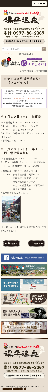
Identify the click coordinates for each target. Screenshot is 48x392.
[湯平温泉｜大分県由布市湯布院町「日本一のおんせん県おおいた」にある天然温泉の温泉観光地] (24, 357)
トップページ (7, 54)
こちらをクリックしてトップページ (24, 98)
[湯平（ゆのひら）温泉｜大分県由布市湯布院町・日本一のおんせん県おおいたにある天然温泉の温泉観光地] (24, 23)
